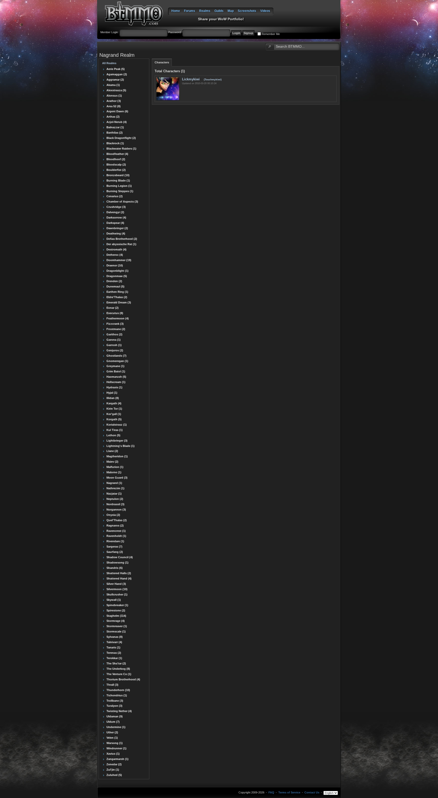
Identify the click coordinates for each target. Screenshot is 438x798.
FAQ (271, 792)
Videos (265, 11)
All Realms (109, 63)
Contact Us (311, 792)
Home (175, 11)
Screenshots (247, 11)
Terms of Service (289, 792)
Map (231, 11)
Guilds (219, 11)
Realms (204, 11)
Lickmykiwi (191, 79)
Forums (189, 11)
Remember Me (271, 33)
